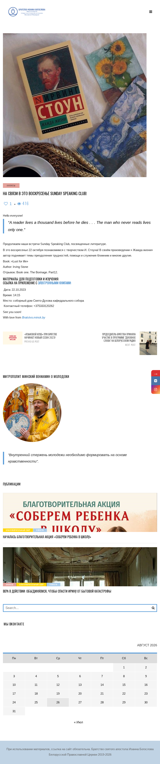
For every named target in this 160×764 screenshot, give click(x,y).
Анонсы (11, 185)
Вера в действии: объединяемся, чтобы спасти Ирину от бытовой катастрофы (57, 591)
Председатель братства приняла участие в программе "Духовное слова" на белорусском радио (119, 339)
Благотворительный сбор (18, 530)
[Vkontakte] (155, 380)
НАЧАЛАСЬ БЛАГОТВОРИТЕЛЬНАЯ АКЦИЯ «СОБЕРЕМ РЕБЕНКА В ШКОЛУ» (47, 536)
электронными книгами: (55, 283)
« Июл (78, 722)
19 (58, 693)
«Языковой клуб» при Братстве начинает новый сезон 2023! (40, 338)
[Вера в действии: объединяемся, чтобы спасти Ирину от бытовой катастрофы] (80, 566)
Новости (40, 530)
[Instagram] (155, 389)
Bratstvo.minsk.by (33, 317)
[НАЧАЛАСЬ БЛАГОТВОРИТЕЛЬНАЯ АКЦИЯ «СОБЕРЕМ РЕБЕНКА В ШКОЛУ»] (80, 512)
